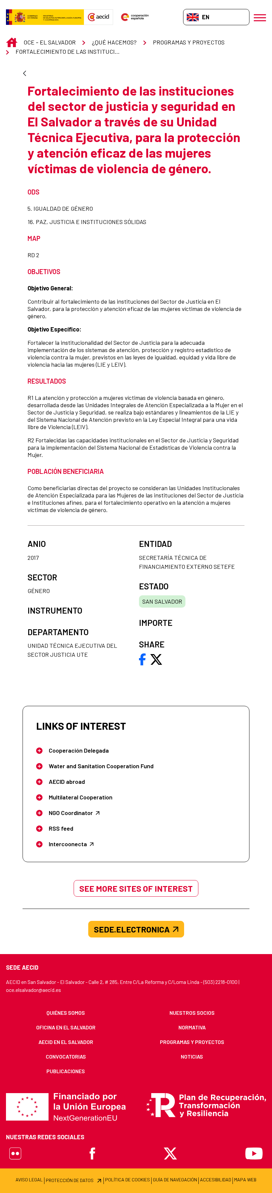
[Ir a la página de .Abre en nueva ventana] (45, 17)
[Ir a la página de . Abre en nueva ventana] (98, 17)
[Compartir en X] (156, 658)
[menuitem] (66, 1013)
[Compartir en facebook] (142, 658)
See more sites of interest (136, 888)
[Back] (25, 73)
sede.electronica (132, 929)
